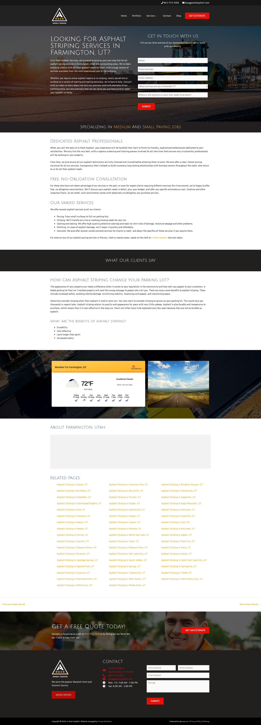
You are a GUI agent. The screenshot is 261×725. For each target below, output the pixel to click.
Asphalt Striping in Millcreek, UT (178, 528)
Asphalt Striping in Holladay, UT (73, 516)
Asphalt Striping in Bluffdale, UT (74, 491)
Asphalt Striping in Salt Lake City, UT (128, 553)
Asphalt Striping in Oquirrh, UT (73, 541)
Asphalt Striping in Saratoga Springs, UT (77, 560)
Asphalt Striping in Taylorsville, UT (127, 572)
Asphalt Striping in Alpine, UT (72, 484)
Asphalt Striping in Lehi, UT (175, 522)
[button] (152, 15)
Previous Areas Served (12, 604)
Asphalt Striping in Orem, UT (124, 541)
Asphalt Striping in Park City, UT (178, 541)
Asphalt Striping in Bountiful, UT (126, 491)
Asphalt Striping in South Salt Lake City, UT (183, 560)
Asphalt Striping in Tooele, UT (176, 572)
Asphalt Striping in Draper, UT (124, 503)
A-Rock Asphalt (159, 237)
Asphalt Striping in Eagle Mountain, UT (181, 503)
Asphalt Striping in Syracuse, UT (73, 572)
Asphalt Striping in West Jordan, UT (127, 579)
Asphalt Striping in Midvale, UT (125, 528)
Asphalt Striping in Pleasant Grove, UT (76, 547)
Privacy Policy (195, 721)
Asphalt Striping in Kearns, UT (72, 522)
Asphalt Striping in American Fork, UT (128, 484)
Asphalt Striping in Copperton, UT (178, 497)
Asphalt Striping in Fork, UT (71, 509)
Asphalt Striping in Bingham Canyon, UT (182, 484)
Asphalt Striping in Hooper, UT (124, 516)
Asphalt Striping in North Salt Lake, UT (129, 535)
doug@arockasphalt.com (196, 2)
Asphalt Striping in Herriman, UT (178, 509)
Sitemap (206, 721)
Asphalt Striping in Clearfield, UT (74, 497)
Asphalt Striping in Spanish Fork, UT (75, 566)
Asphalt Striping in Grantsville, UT (127, 509)
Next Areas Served (250, 604)
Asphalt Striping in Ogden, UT (176, 535)
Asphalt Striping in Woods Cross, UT (127, 585)
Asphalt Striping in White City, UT (74, 585)
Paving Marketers (105, 721)
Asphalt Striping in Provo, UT (176, 547)
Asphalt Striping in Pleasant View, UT (128, 547)
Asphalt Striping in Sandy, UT (176, 553)
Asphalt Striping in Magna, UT (72, 528)
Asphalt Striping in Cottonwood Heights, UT (79, 503)
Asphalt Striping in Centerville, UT (179, 491)
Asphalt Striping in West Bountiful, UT (77, 579)
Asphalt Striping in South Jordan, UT (128, 560)
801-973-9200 (171, 2)
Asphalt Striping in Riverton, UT (73, 553)
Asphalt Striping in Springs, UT (125, 566)
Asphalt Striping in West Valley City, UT (182, 579)
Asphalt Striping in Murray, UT (72, 535)
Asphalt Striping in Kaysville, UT (178, 516)
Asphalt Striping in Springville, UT (178, 566)
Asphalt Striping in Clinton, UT (125, 497)
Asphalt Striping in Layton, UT (124, 522)
